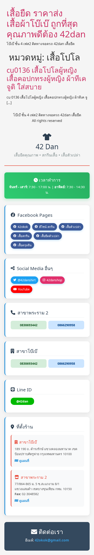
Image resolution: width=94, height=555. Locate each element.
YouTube (24, 289)
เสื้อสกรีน (23, 236)
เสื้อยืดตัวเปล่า (50, 236)
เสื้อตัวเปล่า (73, 227)
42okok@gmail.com (52, 540)
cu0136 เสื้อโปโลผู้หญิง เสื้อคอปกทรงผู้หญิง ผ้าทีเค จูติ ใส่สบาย (46, 78)
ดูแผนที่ (24, 461)
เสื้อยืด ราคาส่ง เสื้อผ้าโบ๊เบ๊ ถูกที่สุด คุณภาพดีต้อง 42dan (46, 23)
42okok (23, 227)
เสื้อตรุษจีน (24, 245)
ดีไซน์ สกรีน (46, 227)
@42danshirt (27, 280)
